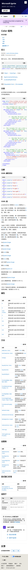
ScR (5, 252)
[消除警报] (25, 2)
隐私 (2, 565)
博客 (15, 563)
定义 (3, 37)
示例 (3, 39)
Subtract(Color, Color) (7, 425)
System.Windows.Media (12, 53)
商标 (2, 568)
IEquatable (7, 84)
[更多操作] (25, 26)
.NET (6, 26)
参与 (20, 563)
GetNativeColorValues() (7, 414)
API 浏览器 (11, 26)
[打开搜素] (22, 16)
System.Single (7, 242)
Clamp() (4, 357)
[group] (14, 67)
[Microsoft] (14, 16)
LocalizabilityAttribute (10, 80)
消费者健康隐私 (10, 565)
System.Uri (9, 269)
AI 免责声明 (4, 563)
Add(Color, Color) (6, 350)
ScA (5, 245)
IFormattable (19, 84)
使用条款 (18, 565)
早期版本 (11, 563)
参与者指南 (17, 522)
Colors (17, 205)
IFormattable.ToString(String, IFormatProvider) (7, 488)
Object (6, 73)
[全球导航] (1, 16)
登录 (26, 16)
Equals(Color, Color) (6, 365)
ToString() (4, 429)
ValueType (13, 73)
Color (12, 84)
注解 (3, 41)
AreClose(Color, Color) (7, 353)
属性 (3, 43)
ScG (5, 259)
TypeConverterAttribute (10, 77)
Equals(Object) (5, 374)
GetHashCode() (5, 410)
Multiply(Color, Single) (7, 419)
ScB (5, 265)
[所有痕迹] (2, 26)
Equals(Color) (5, 369)
